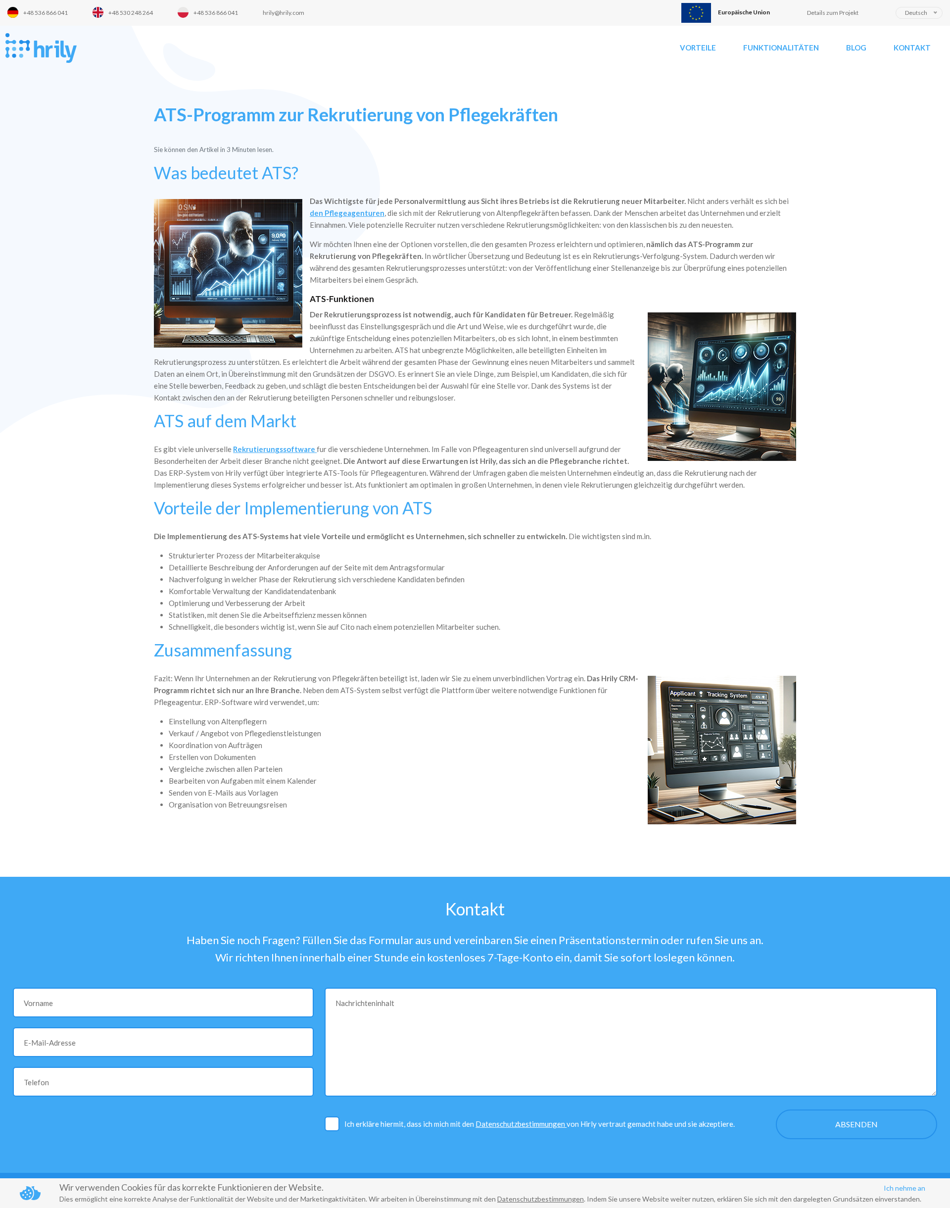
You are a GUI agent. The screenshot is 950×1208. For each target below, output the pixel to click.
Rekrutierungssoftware (275, 449)
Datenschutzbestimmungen (521, 1123)
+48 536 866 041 (45, 12)
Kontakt (912, 47)
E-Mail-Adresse (50, 1042)
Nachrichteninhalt (364, 1003)
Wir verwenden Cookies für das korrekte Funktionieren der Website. (191, 1187)
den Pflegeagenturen (347, 212)
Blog (856, 47)
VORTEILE (698, 47)
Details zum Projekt (832, 12)
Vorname (38, 1003)
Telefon (36, 1082)
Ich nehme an (904, 1188)
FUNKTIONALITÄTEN (781, 47)
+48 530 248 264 (130, 12)
